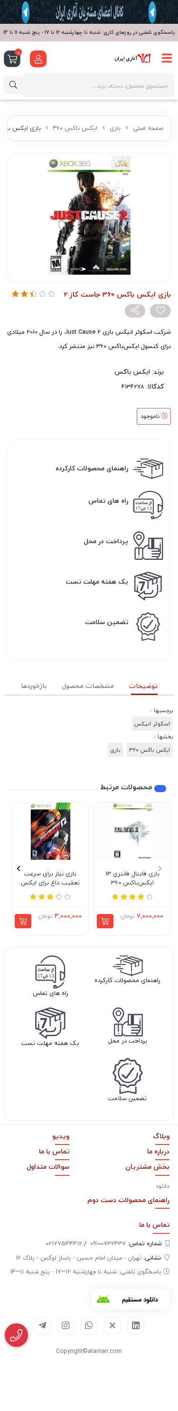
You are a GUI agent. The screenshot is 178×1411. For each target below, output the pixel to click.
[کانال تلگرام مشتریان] (89, 12)
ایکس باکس (132, 372)
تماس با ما (54, 1151)
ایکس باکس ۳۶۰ (75, 128)
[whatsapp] (89, 1325)
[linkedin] (135, 1325)
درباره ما (158, 1151)
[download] (130, 1299)
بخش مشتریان (147, 1167)
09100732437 (126, 1243)
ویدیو (60, 1136)
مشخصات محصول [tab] (88, 686)
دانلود (162, 1186)
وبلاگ (161, 1136)
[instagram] (65, 1325)
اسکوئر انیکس (152, 723)
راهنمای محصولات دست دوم (128, 1200)
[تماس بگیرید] (16, 1335)
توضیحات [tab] (143, 686)
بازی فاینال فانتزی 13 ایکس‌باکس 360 (132, 878)
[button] (159, 868)
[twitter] (112, 1325)
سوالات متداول (48, 1167)
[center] (13, 85)
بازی (115, 128)
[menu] (167, 58)
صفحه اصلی (148, 128)
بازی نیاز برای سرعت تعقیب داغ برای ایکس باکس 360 (50, 878)
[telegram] (42, 1325)
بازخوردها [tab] (34, 686)
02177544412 (64, 1243)
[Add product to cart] (105, 921)
